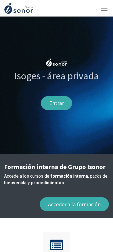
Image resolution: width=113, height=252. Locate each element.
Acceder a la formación (74, 204)
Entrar (56, 102)
